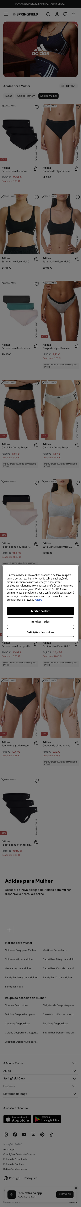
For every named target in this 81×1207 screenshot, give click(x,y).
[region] (40, 603)
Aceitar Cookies (41, 610)
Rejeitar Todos (40, 621)
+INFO (38, 599)
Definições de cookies (40, 632)
